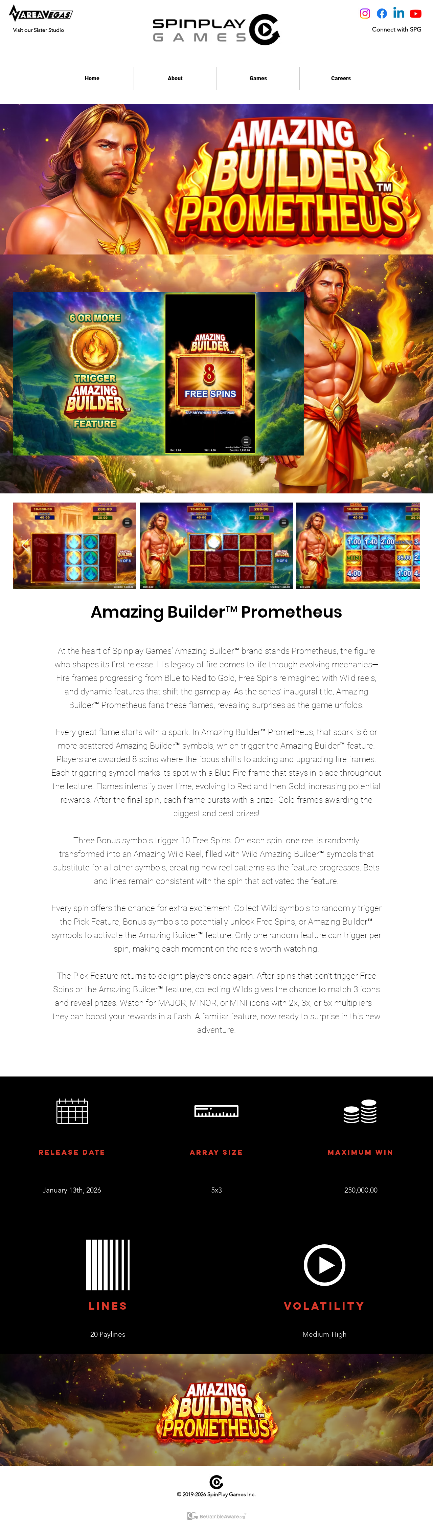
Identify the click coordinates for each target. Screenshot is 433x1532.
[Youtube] (416, 13)
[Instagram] (365, 13)
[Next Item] (408, 545)
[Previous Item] (25, 545)
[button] (292, 447)
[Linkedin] (399, 13)
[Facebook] (382, 13)
